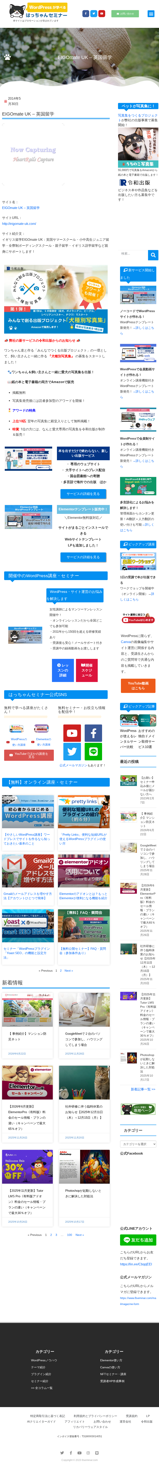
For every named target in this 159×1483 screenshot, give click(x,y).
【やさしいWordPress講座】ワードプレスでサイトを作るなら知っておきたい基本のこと (27, 839)
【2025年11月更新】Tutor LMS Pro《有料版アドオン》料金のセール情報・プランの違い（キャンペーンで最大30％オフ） (27, 1202)
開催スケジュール (87, 670)
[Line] (93, 751)
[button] (151, 13)
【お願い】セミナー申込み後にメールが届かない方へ (147, 786)
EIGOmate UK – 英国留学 (21, 208)
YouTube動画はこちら (138, 686)
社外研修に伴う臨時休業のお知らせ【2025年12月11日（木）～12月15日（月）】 (84, 1112)
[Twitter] (93, 13)
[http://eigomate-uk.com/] (33, 154)
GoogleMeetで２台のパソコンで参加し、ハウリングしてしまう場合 (83, 1039)
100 (69, 1234)
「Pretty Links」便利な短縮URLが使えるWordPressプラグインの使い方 (83, 839)
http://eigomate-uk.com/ (19, 223)
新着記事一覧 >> (143, 1089)
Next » (69, 970)
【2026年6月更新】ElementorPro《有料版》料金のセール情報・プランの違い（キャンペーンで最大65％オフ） (27, 1117)
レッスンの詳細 (63, 670)
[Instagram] (88, 1453)
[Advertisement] (138, 221)
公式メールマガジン (73, 765)
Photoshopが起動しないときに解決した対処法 (147, 1063)
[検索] (153, 255)
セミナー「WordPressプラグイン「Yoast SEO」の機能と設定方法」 (27, 953)
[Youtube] (101, 13)
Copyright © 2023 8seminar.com (79, 1460)
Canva (126, 642)
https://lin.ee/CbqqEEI (136, 1264)
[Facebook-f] (85, 13)
